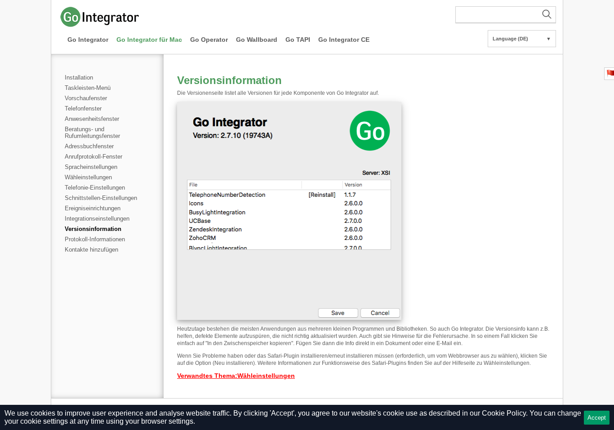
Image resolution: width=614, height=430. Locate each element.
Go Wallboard (256, 39)
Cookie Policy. (505, 413)
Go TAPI (297, 39)
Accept (596, 417)
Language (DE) (522, 38)
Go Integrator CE (343, 39)
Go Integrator (87, 39)
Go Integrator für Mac (149, 39)
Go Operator (209, 39)
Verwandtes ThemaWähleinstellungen (236, 375)
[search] (505, 14)
